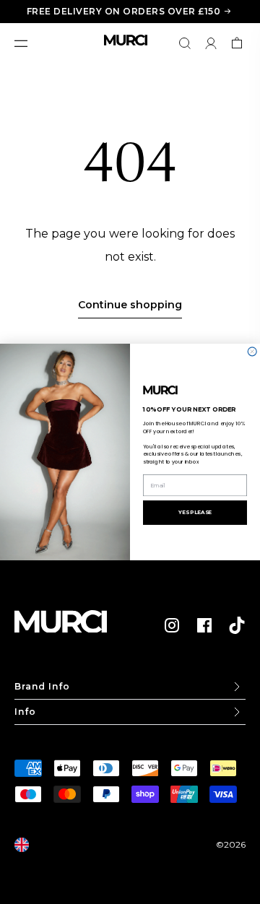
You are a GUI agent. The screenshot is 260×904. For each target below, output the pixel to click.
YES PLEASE (195, 512)
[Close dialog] (252, 351)
